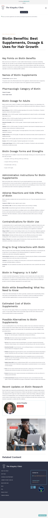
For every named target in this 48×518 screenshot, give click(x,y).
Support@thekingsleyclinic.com (39, 475)
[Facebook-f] (23, 3)
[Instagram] (24, 3)
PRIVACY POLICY (4, 492)
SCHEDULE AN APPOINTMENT (7, 477)
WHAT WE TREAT (4, 470)
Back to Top (42, 515)
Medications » (13, 34)
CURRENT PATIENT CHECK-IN (7, 480)
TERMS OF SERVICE (5, 495)
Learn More (20, 406)
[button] (46, 8)
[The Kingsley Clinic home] (12, 9)
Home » (3, 34)
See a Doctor (14, 427)
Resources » (8, 34)
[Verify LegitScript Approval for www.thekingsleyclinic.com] (41, 488)
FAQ (2, 489)
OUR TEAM (3, 473)
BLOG (2, 486)
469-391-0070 (26, 1)
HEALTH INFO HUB (4, 483)
